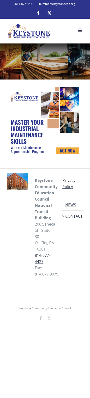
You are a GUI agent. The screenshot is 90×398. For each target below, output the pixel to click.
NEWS (70, 205)
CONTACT (72, 216)
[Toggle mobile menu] (80, 30)
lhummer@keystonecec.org (56, 4)
